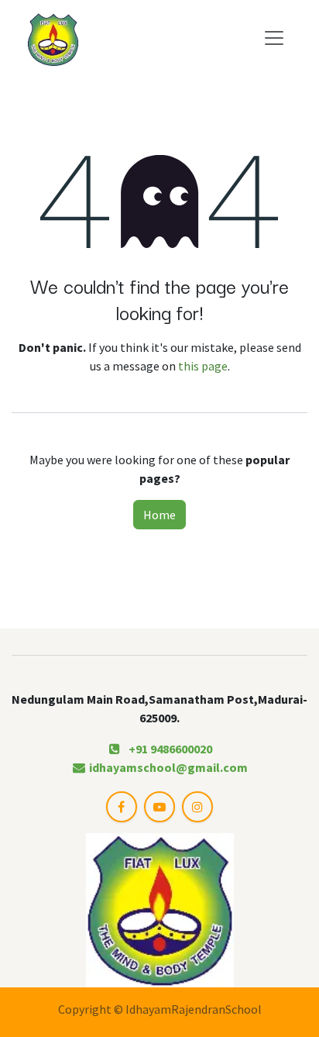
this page (203, 366)
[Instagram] (197, 806)
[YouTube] (159, 806)
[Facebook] (121, 806)
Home (159, 514)
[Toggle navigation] (274, 37)
